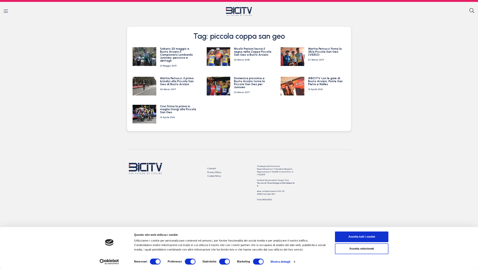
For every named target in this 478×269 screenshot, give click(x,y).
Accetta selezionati (361, 248)
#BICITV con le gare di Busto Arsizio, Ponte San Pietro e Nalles (325, 81)
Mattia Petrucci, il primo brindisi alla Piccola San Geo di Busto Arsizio (177, 81)
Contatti (211, 168)
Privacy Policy (214, 172)
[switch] (190, 262)
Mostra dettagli (281, 261)
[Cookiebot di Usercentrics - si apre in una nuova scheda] (109, 262)
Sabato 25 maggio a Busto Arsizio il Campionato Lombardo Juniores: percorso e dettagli (176, 54)
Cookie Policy (214, 176)
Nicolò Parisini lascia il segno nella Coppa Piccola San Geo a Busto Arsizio (252, 51)
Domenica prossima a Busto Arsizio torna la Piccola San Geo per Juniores (249, 82)
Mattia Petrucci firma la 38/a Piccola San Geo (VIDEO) (325, 51)
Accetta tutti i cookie (361, 236)
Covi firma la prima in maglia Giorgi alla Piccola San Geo (178, 109)
